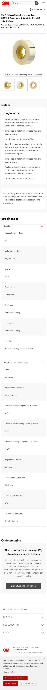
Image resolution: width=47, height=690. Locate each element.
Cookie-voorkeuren (20, 649)
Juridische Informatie (20, 647)
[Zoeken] (37, 3)
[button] (28, 683)
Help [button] (6, 633)
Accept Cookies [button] (10, 683)
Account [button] (38, 10)
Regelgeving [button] (11, 625)
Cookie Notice (9, 672)
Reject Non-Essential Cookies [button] (15, 678)
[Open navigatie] (43, 3)
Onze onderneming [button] (15, 609)
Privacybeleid (35, 647)
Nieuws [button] (7, 617)
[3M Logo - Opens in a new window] (5, 3)
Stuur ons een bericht (26, 586)
